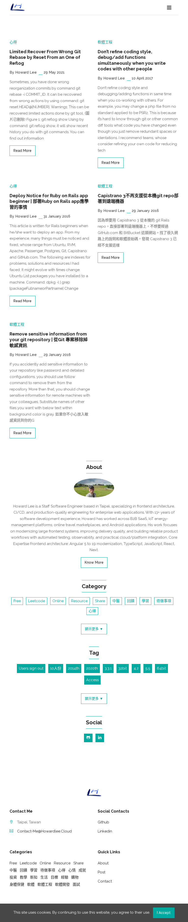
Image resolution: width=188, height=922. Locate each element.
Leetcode (36, 601)
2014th (73, 668)
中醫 (116, 601)
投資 (13, 877)
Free (17, 601)
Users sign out (31, 668)
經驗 (64, 877)
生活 (44, 877)
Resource (79, 601)
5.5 (147, 668)
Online (58, 601)
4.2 (136, 668)
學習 (145, 601)
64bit (161, 668)
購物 (75, 877)
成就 (82, 870)
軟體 (31, 884)
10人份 (55, 668)
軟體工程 (105, 42)
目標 (54, 877)
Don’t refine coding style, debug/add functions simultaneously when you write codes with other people (132, 60)
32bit (122, 668)
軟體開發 (62, 884)
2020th (92, 668)
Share (100, 601)
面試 (76, 884)
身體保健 (17, 884)
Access (92, 680)
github (103, 822)
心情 (72, 870)
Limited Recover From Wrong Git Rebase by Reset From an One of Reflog (45, 57)
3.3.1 (108, 668)
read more (22, 151)
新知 (33, 877)
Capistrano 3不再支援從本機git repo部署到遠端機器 (138, 198)
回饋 (130, 601)
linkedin (105, 831)
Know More (94, 562)
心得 (13, 42)
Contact (105, 881)
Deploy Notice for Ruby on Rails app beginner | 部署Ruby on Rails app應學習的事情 (49, 201)
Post (101, 872)
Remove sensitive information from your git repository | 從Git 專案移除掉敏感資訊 (49, 339)
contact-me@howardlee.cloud (44, 831)
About (103, 863)
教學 (23, 877)
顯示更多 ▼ (94, 629)
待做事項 (163, 601)
